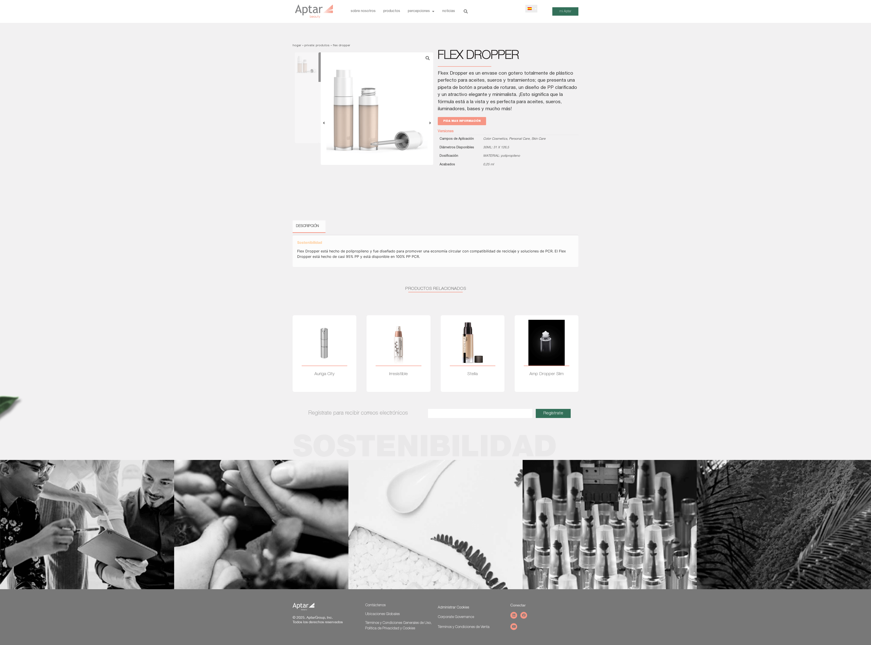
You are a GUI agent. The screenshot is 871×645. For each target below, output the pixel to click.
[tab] (307, 226)
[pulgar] (377, 108)
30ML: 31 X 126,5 (496, 147)
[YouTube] (513, 626)
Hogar (297, 45)
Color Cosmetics (495, 139)
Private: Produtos (317, 45)
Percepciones (419, 11)
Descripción (307, 226)
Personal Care (519, 139)
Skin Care (538, 139)
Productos (391, 11)
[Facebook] (523, 615)
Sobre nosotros (363, 11)
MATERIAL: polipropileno (501, 156)
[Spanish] (529, 8)
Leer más (324, 387)
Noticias (448, 11)
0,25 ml (488, 164)
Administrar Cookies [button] (453, 608)
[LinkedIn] (513, 615)
